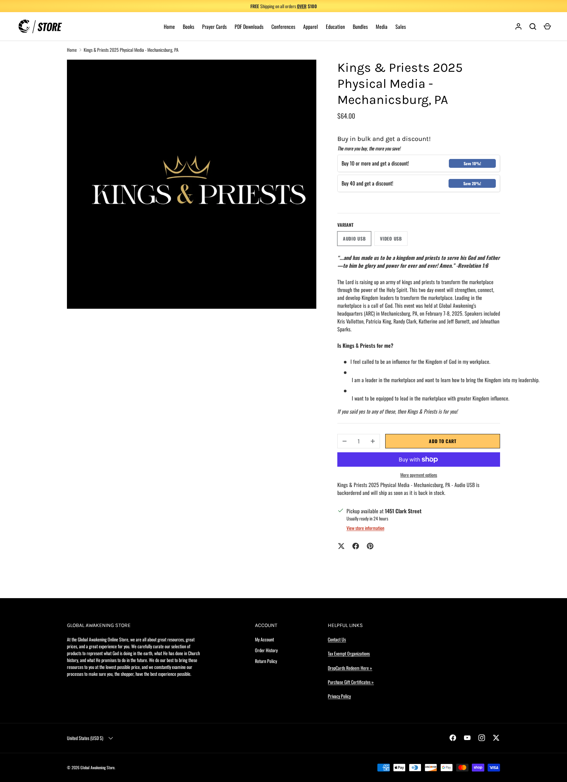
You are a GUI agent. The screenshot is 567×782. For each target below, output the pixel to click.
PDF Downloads (249, 26)
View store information (365, 527)
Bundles (360, 26)
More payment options (418, 474)
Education (335, 26)
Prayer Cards (214, 26)
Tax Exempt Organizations (349, 653)
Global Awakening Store (97, 767)
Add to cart (442, 441)
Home (169, 26)
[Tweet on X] (341, 546)
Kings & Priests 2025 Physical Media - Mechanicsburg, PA (131, 49)
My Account (264, 639)
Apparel (310, 26)
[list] (191, 184)
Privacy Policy (339, 696)
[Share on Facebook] (355, 546)
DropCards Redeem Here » (350, 667)
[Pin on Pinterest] (370, 546)
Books (188, 26)
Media (382, 26)
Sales (400, 26)
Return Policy (266, 660)
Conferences (283, 26)
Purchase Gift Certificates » (351, 681)
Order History (266, 650)
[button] (547, 26)
